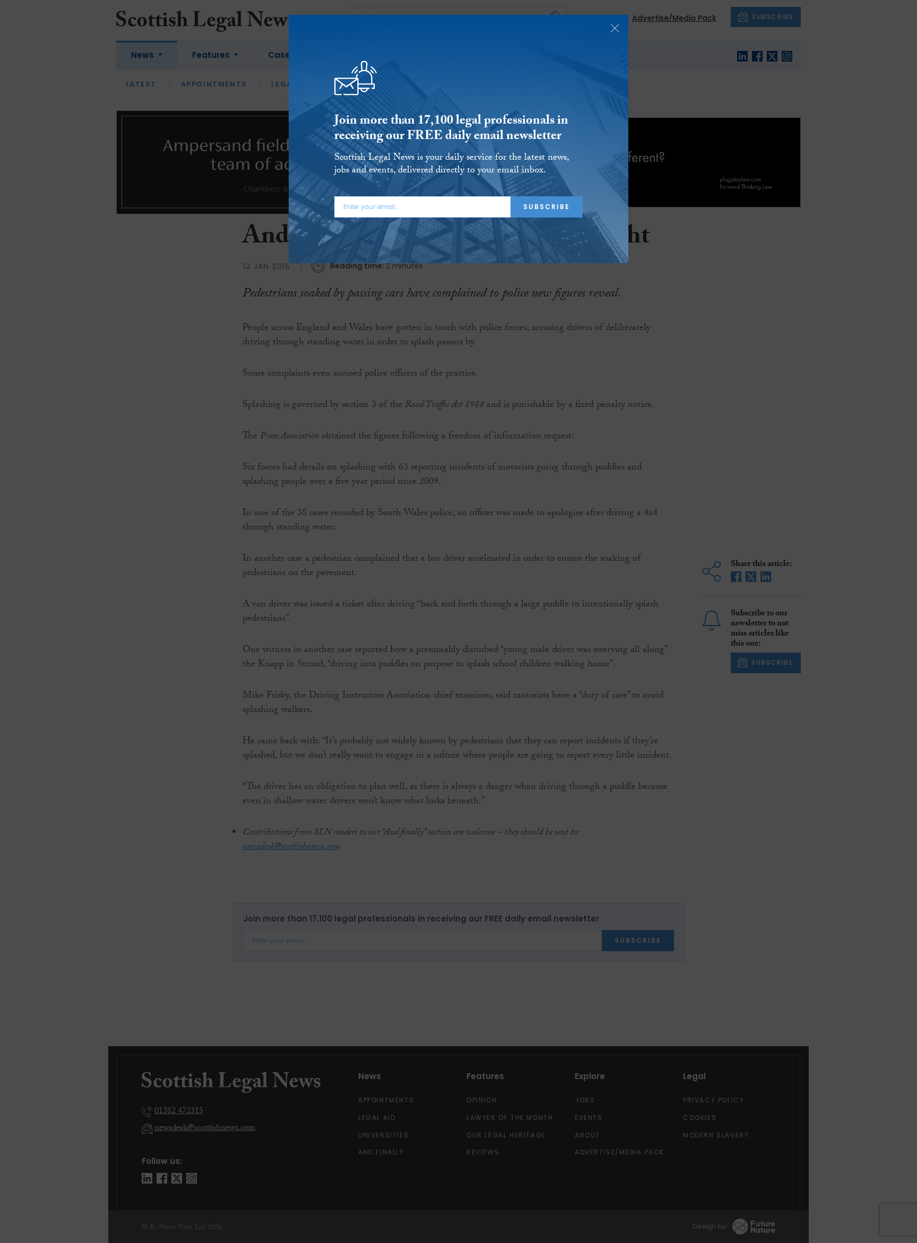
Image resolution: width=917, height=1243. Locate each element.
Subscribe (546, 206)
